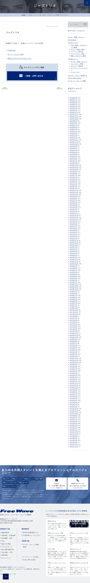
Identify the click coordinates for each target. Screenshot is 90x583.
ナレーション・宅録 (77, 54)
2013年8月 (73, 417)
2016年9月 (73, 339)
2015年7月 (73, 369)
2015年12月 (73, 358)
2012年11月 (73, 434)
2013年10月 (73, 413)
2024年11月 (73, 142)
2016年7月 (73, 343)
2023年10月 (73, 169)
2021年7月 (73, 226)
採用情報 (4, 555)
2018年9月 (73, 291)
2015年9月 (73, 364)
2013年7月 (73, 419)
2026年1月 (73, 112)
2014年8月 (73, 392)
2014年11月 (73, 385)
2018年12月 (73, 285)
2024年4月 (73, 156)
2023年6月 (73, 177)
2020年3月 (73, 253)
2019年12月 (73, 259)
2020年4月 (73, 251)
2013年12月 (73, 409)
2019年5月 (73, 274)
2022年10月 (73, 194)
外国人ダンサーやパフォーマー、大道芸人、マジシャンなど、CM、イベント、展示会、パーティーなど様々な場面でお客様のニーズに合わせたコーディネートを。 (79, 568)
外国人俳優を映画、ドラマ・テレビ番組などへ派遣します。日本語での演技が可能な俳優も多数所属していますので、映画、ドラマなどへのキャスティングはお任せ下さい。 (57, 553)
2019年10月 (73, 264)
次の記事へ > (59, 88)
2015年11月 (73, 360)
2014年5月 (73, 398)
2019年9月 (73, 266)
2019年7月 (73, 270)
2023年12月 (73, 165)
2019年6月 (73, 272)
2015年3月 (73, 377)
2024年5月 (73, 154)
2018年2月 (73, 306)
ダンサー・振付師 (77, 66)
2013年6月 (73, 421)
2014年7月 (73, 394)
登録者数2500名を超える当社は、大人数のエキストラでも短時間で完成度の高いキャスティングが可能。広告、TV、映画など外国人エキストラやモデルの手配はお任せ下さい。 (79, 553)
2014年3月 (73, 402)
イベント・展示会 (77, 51)
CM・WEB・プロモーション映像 (49, 15)
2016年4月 (73, 350)
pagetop (6, 576)
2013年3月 (73, 427)
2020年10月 (73, 245)
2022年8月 (73, 198)
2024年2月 (73, 161)
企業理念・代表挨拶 (8, 535)
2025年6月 (73, 127)
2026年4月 (73, 106)
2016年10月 (73, 337)
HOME (23, 15)
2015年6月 (73, 371)
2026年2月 (73, 110)
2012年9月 (73, 436)
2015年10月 (73, 362)
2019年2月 (73, 280)
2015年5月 (73, 373)
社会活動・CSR (7, 552)
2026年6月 (73, 102)
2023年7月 (73, 175)
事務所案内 (5, 532)
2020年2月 (73, 255)
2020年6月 (73, 249)
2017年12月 (73, 310)
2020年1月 (73, 257)
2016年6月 (73, 346)
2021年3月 (73, 234)
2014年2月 (73, 404)
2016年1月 (73, 356)
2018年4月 (73, 301)
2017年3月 (73, 327)
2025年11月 (73, 117)
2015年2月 (73, 379)
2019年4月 (73, 276)
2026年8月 (73, 98)
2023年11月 (73, 167)
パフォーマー (75, 72)
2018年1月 (73, 308)
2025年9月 (73, 121)
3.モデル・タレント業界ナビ (77, 75)
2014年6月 (73, 396)
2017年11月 (73, 312)
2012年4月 (73, 442)
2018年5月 (73, 299)
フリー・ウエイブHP (16, 54)
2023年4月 (73, 182)
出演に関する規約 (29, 560)
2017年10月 (73, 314)
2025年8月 (73, 123)
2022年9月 (73, 196)
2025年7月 (73, 125)
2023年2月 (73, 186)
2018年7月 (73, 295)
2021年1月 (73, 238)
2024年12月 (73, 140)
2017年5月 (73, 322)
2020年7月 (73, 247)
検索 (84, 24)
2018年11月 (73, 287)
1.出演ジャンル (32, 15)
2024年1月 (73, 163)
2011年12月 (73, 444)
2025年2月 (73, 135)
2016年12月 (73, 333)
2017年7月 (73, 318)
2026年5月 (73, 104)
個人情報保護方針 (7, 549)
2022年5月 (73, 205)
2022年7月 (73, 201)
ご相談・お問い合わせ (34, 76)
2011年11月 (73, 446)
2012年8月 (73, 438)
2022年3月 (73, 209)
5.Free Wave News (74, 78)
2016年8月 (73, 341)
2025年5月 (73, 129)
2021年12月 (73, 215)
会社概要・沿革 (6, 538)
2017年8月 (73, 316)
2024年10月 (73, 144)
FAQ (3, 541)
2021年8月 (73, 224)
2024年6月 (73, 152)
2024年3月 (73, 159)
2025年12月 (73, 114)
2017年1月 (73, 331)
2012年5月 (73, 440)
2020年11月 (73, 243)
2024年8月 (73, 148)
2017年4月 (73, 325)
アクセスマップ (6, 547)
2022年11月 (73, 192)
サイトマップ (6, 558)
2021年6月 (73, 228)
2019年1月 (73, 283)
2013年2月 (73, 430)
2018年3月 (73, 304)
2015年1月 (73, 381)
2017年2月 (73, 329)
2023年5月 (73, 180)
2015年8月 (73, 367)
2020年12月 (73, 240)
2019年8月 (73, 268)
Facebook (12, 50)
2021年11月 (73, 217)
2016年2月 (73, 354)
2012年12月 (73, 432)
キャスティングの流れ (31, 557)
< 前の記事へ (5, 88)
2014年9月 (73, 390)
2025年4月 (73, 131)
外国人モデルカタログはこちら (20, 58)
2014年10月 (73, 388)
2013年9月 (73, 415)
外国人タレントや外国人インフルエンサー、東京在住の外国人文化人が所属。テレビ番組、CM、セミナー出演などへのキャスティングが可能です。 (79, 538)
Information (72, 40)
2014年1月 (73, 406)
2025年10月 (73, 119)
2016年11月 (73, 335)
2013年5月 (73, 423)
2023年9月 (73, 171)
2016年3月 (73, 352)
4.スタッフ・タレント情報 (77, 81)
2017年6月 (73, 320)
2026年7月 (73, 100)
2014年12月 (73, 383)
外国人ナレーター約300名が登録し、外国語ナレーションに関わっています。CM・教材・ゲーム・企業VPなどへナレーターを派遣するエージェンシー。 (57, 537)
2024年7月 (73, 150)
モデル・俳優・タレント (76, 37)
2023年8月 (73, 173)
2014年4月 (73, 400)
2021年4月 (73, 232)
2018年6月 (73, 297)
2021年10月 (73, 219)
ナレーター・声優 (77, 64)
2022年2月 (73, 211)
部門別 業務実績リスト (31, 532)
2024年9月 (73, 146)
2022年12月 (73, 190)
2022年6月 (73, 203)
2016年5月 (73, 348)
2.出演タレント (73, 59)
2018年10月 (73, 289)
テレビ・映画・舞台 (77, 49)
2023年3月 (73, 184)
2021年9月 (73, 222)
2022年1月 (73, 213)
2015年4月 (73, 375)
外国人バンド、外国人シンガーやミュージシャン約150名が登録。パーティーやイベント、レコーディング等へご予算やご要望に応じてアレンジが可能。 (57, 568)
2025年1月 (73, 138)
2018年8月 (73, 293)
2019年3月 (73, 278)
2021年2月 (73, 236)
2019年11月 (73, 261)
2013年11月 (73, 411)
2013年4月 (73, 425)
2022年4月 (73, 207)
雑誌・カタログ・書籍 (78, 56)
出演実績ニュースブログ (31, 535)
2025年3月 (73, 133)
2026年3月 (73, 108)
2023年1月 (73, 188)
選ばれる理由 (6, 544)
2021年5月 (73, 230)
